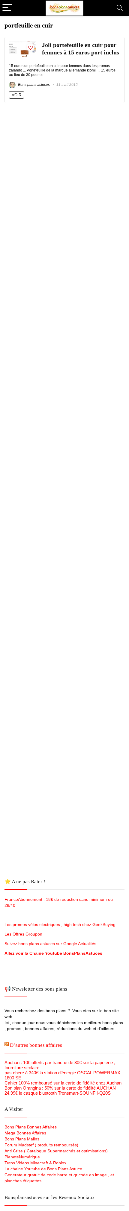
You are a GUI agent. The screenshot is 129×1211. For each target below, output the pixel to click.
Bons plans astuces (33, 85)
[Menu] (7, 8)
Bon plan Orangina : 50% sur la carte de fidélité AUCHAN (60, 1087)
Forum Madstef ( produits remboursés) (41, 1145)
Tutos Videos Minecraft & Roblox (35, 1162)
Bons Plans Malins (21, 1139)
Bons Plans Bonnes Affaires (30, 1127)
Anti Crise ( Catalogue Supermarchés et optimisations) (56, 1150)
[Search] (119, 8)
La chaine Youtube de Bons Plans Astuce (43, 1168)
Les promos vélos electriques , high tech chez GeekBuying (60, 924)
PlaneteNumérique (22, 1156)
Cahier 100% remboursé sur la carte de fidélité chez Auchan (63, 1082)
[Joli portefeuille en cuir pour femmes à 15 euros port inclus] (22, 43)
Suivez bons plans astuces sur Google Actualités (50, 943)
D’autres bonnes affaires (36, 1045)
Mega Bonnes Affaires (25, 1133)
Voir (16, 95)
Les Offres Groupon (24, 934)
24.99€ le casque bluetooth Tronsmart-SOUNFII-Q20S (57, 1093)
